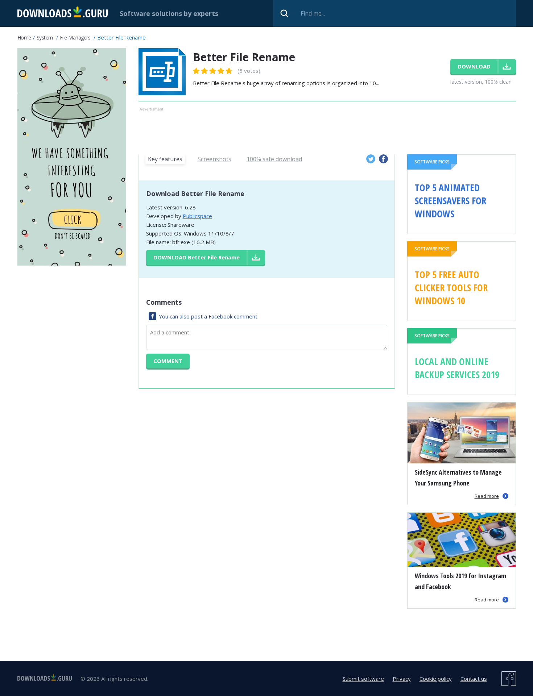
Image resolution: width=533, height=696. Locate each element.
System (45, 37)
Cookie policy (436, 678)
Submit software (363, 678)
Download (196, 257)
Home (24, 37)
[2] (200, 71)
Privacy (402, 678)
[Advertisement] (327, 129)
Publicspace (197, 216)
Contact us (473, 678)
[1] (196, 71)
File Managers (75, 37)
